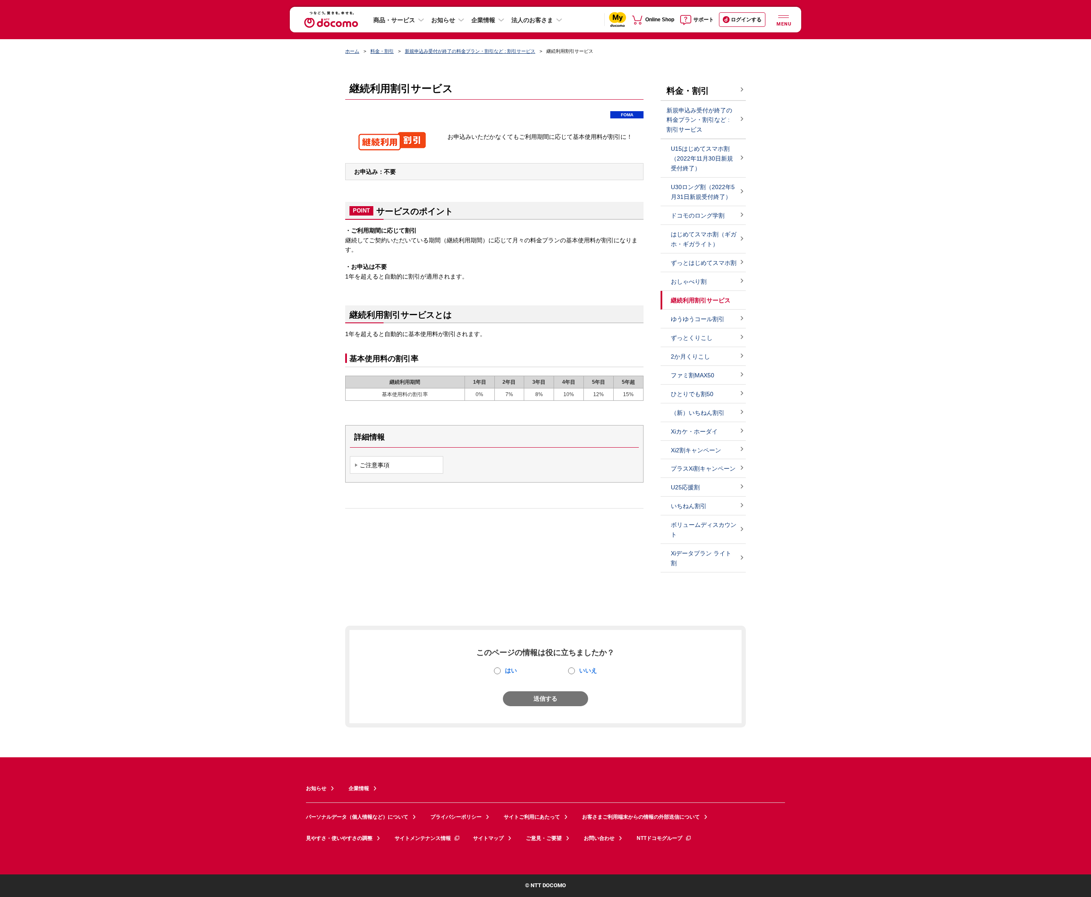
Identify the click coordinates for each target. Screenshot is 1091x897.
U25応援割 (685, 487)
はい (511, 670)
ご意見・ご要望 (544, 838)
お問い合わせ (599, 838)
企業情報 (483, 20)
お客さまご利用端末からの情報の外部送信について (641, 817)
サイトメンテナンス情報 (423, 838)
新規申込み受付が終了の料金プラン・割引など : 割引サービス (470, 51)
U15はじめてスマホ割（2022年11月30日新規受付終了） (702, 158)
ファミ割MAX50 (692, 375)
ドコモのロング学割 (697, 215)
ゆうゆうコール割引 (697, 319)
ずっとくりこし (692, 337)
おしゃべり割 (689, 281)
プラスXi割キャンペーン (703, 468)
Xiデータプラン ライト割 (701, 558)
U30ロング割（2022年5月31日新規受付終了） (703, 192)
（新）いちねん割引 (697, 412)
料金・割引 (382, 51)
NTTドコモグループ (659, 838)
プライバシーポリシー (456, 817)
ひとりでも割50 (692, 394)
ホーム (352, 51)
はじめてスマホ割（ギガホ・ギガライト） (703, 239)
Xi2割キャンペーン (696, 450)
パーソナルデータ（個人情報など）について (357, 817)
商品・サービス (394, 20)
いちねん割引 (689, 506)
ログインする (746, 20)
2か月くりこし (690, 356)
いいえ (588, 670)
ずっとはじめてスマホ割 (703, 262)
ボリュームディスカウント (703, 529)
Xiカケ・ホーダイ (694, 431)
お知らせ (443, 20)
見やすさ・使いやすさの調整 (339, 838)
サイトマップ (488, 838)
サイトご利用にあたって (532, 817)
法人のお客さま (532, 20)
